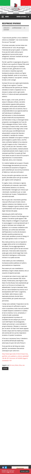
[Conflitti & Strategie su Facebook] (3, 467)
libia (20, 365)
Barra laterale (21, 17)
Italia (16, 365)
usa (23, 365)
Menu (7, 17)
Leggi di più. (10, 472)
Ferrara (12, 365)
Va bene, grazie (25, 471)
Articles (5, 368)
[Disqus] (15, 395)
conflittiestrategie (16, 27)
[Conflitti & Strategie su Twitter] (6, 467)
